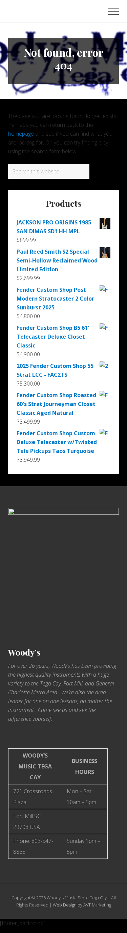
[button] (113, 11)
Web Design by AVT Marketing (82, 905)
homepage (21, 133)
